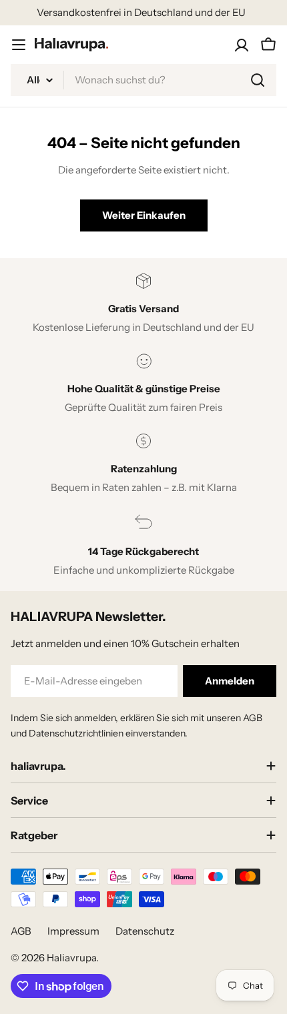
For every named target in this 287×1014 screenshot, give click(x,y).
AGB (21, 931)
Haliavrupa (71, 957)
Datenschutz (144, 931)
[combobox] (143, 80)
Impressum (73, 931)
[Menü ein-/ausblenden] (19, 45)
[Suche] (258, 80)
